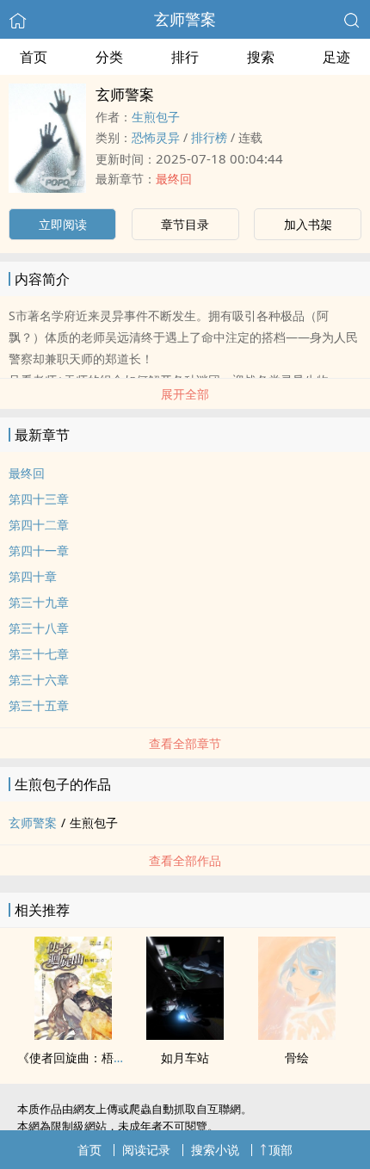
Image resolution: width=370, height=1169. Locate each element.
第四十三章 (39, 499)
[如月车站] (185, 1034)
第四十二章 (39, 524)
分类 (109, 56)
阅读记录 (146, 1149)
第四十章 (33, 576)
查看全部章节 (185, 743)
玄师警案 (185, 19)
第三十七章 (39, 654)
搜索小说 (215, 1149)
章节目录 (185, 224)
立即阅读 (63, 224)
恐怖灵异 (156, 137)
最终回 (174, 178)
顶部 (280, 1149)
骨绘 (297, 1057)
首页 (33, 56)
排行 (185, 56)
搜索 (260, 56)
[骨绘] (297, 1034)
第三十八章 (39, 628)
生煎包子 (156, 116)
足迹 (336, 56)
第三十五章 (39, 705)
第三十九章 (39, 602)
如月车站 (185, 1057)
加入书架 (308, 224)
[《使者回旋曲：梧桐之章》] (73, 1034)
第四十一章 (39, 550)
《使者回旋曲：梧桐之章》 (89, 1057)
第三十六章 (39, 679)
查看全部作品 (185, 860)
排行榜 (209, 137)
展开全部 (185, 394)
